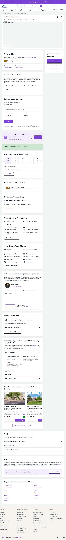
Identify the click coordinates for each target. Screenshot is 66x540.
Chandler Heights (8, 487)
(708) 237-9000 (8, 67)
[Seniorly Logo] (4, 6)
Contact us (2, 514)
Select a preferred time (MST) (10, 166)
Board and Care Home (31, 221)
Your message (8, 293)
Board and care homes (21, 516)
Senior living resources (38, 514)
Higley (35, 490)
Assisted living (20, 512)
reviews (17, 19)
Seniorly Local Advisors (38, 522)
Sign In (62, 5)
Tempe (5, 500)
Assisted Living (10, 221)
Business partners (3, 529)
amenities (25, 19)
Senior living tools (36, 516)
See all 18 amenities (10, 265)
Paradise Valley (37, 492)
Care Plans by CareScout (38, 512)
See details (9, 420)
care (21, 19)
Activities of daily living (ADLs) (39, 527)
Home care (19, 520)
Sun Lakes (36, 498)
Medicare (35, 529)
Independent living (20, 514)
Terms (17, 537)
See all (13, 16)
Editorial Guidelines (4, 527)
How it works (36, 518)
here (36, 2)
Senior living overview (21, 532)
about (9, 19)
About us (2, 512)
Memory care (19, 518)
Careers (1, 516)
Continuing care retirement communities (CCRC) (22, 528)
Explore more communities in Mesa (22, 425)
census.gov (34, 345)
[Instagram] (59, 537)
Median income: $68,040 (29, 356)
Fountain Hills (37, 487)
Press (1, 518)
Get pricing (8, 121)
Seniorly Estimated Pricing (9, 102)
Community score (11, 60)
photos (5, 19)
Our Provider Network (37, 520)
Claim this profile (54, 471)
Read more (8, 89)
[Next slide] (41, 160)
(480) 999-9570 (19, 67)
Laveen (6, 492)
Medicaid (35, 531)
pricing (13, 19)
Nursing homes (20, 530)
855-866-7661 (54, 5)
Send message (10, 306)
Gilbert (5, 490)
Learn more (30, 188)
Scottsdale (6, 498)
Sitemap (20, 537)
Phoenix (6, 495)
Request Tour (9, 173)
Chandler (36, 485)
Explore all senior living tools (13, 331)
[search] (41, 6)
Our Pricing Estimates (4, 522)
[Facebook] (57, 537)
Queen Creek (37, 495)
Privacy (13, 537)
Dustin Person (14, 284)
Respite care (19, 522)
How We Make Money (4, 520)
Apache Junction (8, 485)
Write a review (9, 208)
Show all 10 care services (12, 237)
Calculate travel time (31, 57)
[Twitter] (62, 537)
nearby (30, 19)
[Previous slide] (4, 160)
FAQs (34, 19)
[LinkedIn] (64, 537)
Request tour (54, 65)
